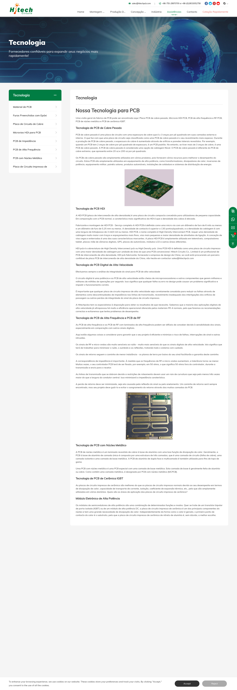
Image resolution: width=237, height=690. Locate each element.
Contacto (192, 11)
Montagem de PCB (97, 11)
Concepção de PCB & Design (138, 11)
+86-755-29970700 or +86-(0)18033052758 (181, 3)
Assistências (174, 11)
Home (80, 11)
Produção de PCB (117, 11)
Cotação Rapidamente (215, 11)
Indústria (156, 11)
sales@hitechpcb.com (141, 3)
